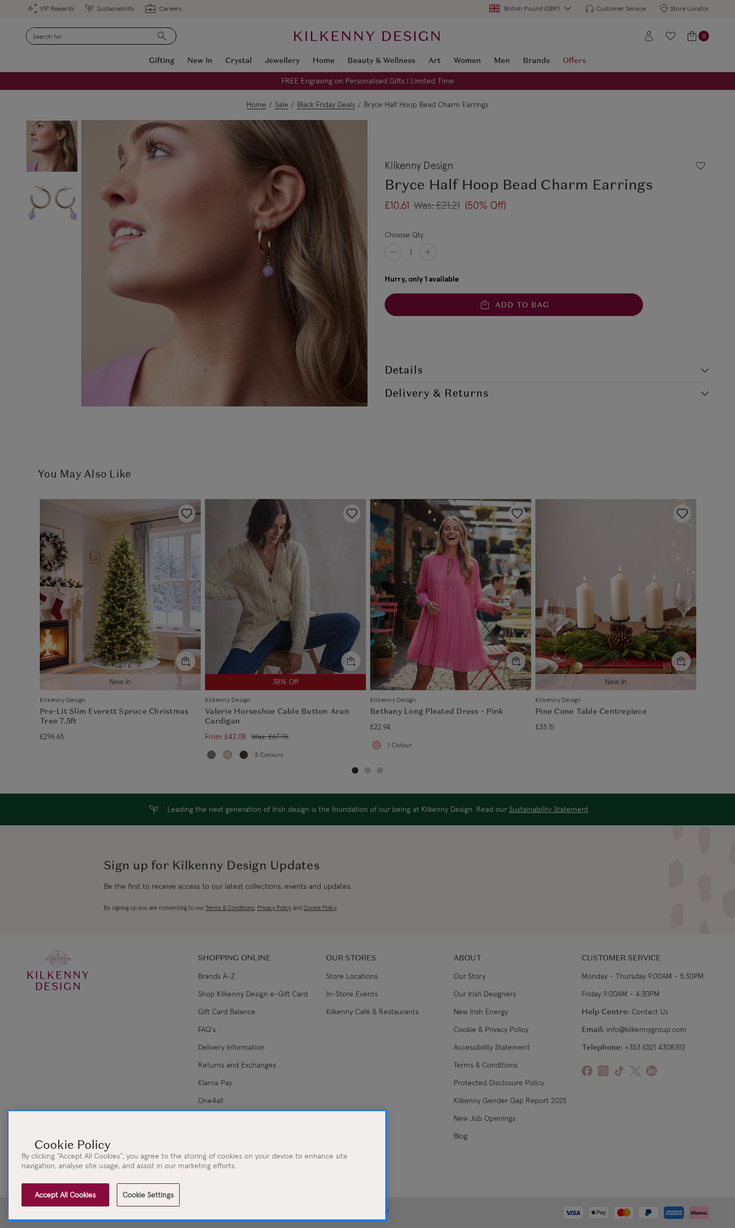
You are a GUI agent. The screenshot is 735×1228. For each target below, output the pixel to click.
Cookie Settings (148, 1194)
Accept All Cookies (65, 1194)
